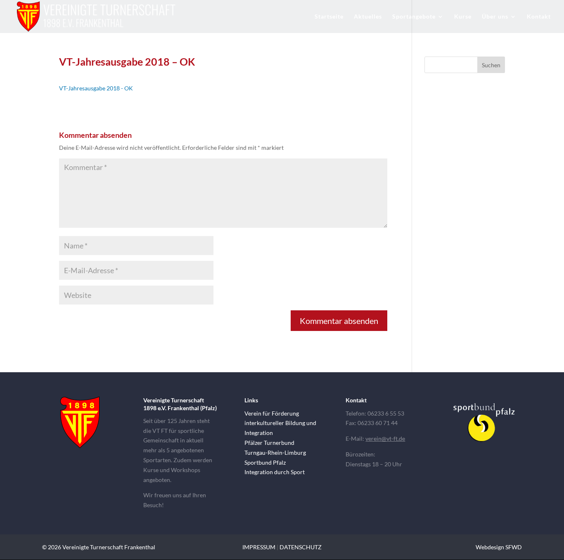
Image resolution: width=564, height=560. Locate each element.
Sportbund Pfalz (265, 462)
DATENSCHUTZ (301, 547)
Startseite (329, 17)
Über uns (495, 17)
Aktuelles (368, 17)
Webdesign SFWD (499, 547)
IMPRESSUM (258, 547)
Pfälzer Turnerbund (269, 442)
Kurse (463, 17)
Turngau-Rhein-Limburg (275, 452)
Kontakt (539, 17)
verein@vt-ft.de (385, 438)
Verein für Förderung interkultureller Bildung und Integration (280, 423)
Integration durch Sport (274, 471)
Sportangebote (414, 17)
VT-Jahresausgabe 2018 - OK (96, 88)
